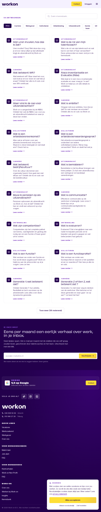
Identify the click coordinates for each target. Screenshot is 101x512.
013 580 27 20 (14, 416)
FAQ (3, 458)
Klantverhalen (7, 469)
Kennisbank (6, 499)
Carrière (17, 26)
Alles (8, 26)
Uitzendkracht (74, 26)
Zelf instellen (81, 505)
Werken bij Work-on (10, 492)
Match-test (6, 450)
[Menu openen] (97, 4)
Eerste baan (87, 27)
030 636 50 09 (14, 413)
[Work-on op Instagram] (30, 396)
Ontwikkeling (58, 26)
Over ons (5, 439)
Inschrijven (86, 356)
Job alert (5, 454)
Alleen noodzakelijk (66, 505)
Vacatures (6, 427)
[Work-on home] (10, 4)
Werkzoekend (8, 431)
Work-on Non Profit (9, 473)
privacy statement (60, 494)
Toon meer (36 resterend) (50, 310)
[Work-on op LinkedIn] (37, 396)
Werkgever (30, 26)
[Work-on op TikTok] (24, 396)
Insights (5, 495)
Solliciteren (44, 26)
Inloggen (88, 4)
